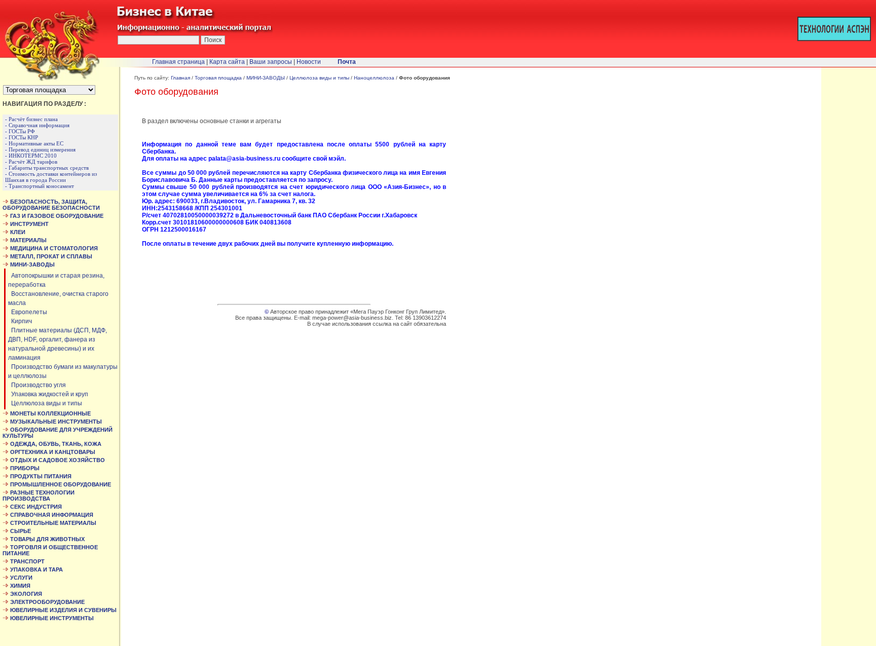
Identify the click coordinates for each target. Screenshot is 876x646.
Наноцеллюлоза (374, 78)
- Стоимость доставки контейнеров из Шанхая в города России (51, 177)
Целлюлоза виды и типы (45, 403)
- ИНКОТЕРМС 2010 (31, 156)
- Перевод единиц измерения (40, 149)
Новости (309, 61)
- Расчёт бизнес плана (31, 119)
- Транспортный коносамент (39, 186)
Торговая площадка (218, 78)
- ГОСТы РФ (20, 131)
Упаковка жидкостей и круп (48, 394)
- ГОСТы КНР (21, 137)
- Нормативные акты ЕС (34, 143)
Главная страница (178, 61)
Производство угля (37, 385)
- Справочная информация (37, 125)
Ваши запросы (270, 61)
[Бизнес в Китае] (49, 79)
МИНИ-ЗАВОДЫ (265, 78)
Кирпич (20, 321)
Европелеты (27, 312)
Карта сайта (227, 61)
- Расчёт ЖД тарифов (31, 162)
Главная (180, 78)
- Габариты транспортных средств (47, 168)
